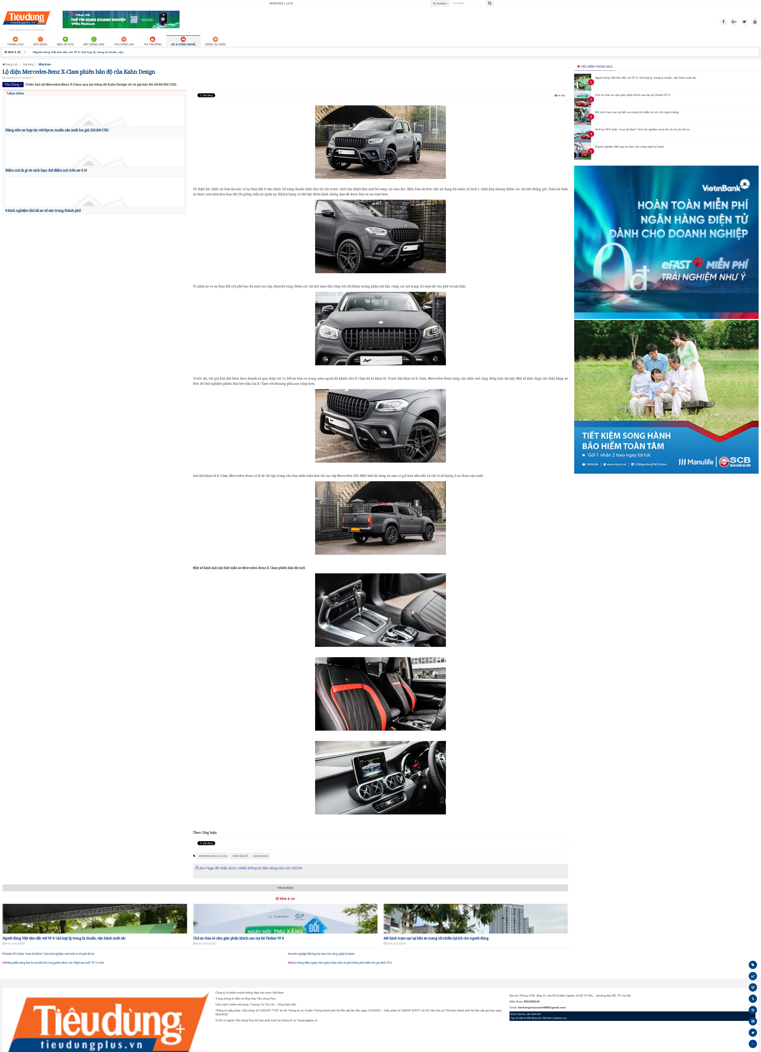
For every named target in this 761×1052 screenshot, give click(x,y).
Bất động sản (93, 44)
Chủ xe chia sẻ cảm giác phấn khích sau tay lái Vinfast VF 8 (74, 52)
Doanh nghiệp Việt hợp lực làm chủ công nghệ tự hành (322, 954)
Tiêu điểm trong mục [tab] (596, 66)
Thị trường (152, 44)
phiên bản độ (240, 856)
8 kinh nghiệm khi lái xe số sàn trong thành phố (43, 210)
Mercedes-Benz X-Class (213, 856)
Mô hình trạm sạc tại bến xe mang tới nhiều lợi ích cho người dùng (436, 938)
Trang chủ (15, 44)
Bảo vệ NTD (65, 44)
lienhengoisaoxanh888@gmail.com (542, 1007)
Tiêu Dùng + (13, 84)
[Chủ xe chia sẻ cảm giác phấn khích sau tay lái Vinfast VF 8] (582, 107)
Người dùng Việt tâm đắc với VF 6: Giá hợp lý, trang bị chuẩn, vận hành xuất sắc (64, 938)
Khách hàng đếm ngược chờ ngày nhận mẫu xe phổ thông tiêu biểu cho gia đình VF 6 (340, 962)
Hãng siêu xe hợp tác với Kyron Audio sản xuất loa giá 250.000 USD (57, 130)
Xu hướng (441, 3)
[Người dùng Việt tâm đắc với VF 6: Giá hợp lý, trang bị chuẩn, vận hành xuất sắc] (582, 89)
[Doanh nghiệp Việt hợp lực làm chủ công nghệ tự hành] (582, 158)
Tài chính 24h (124, 44)
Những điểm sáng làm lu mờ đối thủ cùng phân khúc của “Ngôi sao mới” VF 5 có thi (53, 962)
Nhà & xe (287, 899)
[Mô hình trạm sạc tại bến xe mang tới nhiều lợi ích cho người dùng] (582, 124)
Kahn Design (260, 856)
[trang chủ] (26, 26)
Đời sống (40, 44)
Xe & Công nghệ (183, 44)
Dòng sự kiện (215, 44)
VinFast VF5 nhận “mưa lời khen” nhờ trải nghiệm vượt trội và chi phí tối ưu (48, 954)
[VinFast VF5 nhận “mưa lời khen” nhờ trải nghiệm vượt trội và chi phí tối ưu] (582, 141)
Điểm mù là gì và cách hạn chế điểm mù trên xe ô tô (46, 170)
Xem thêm (286, 888)
